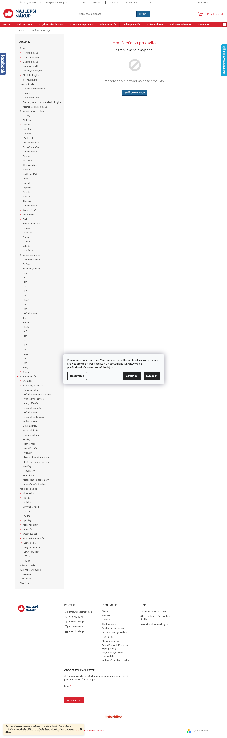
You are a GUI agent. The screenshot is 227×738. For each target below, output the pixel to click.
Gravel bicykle (30, 80)
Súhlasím (151, 376)
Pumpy (26, 228)
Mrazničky (28, 529)
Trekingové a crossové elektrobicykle (42, 102)
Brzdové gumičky (31, 268)
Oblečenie (25, 583)
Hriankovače (29, 444)
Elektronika (25, 578)
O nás (83, 2)
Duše (25, 273)
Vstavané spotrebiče (33, 538)
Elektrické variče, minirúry (36, 462)
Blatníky (27, 120)
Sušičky (27, 502)
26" (25, 295)
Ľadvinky (27, 183)
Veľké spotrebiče (28, 489)
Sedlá (26, 372)
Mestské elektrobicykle (35, 107)
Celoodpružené (31, 97)
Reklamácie (108, 637)
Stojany (27, 237)
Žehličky (27, 466)
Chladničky (28, 493)
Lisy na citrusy (30, 426)
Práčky (26, 498)
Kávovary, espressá (33, 385)
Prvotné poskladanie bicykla (154, 624)
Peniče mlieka (31, 390)
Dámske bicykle (31, 57)
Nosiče (26, 196)
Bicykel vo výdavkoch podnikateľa (113, 654)
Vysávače (28, 381)
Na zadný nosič (31, 142)
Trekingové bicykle (32, 70)
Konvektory (29, 471)
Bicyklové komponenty (31, 255)
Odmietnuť (131, 376)
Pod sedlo (29, 138)
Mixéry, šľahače (31, 403)
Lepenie (27, 187)
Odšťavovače (30, 421)
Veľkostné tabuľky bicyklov (115, 660)
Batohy (26, 115)
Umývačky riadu (31, 507)
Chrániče (27, 160)
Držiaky (26, 156)
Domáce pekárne (31, 435)
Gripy (25, 318)
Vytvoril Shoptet (201, 730)
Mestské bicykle (31, 75)
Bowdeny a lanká (31, 259)
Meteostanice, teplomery (36, 480)
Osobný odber (132, 2)
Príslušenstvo (31, 152)
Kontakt (97, 2)
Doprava (113, 2)
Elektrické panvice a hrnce (36, 457)
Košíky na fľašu (30, 174)
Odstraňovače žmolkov (35, 484)
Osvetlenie (28, 214)
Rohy (25, 367)
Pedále (26, 322)
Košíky (26, 169)
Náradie (27, 192)
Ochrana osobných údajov (115, 632)
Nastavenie (77, 376)
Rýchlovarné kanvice (33, 399)
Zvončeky (28, 250)
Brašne (26, 124)
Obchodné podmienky (113, 628)
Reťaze (26, 264)
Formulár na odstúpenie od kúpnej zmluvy (115, 647)
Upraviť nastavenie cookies (90, 730)
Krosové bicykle (31, 66)
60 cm (27, 511)
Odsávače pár (30, 534)
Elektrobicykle (27, 84)
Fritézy (26, 439)
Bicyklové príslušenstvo (32, 111)
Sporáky (27, 520)
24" (25, 291)
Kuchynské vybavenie (31, 570)
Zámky (26, 241)
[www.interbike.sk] (113, 716)
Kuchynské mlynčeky (33, 417)
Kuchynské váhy (31, 430)
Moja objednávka (110, 641)
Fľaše (26, 178)
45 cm (27, 516)
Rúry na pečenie (32, 547)
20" (25, 286)
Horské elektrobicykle (34, 88)
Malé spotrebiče (28, 376)
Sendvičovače (30, 448)
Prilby (26, 219)
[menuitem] (7, 24)
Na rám (27, 129)
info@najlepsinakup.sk (80, 612)
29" (25, 309)
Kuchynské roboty (32, 408)
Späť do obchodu (135, 92)
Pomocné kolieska (32, 223)
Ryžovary (27, 453)
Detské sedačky (31, 147)
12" (25, 277)
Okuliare (27, 201)
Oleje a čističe (30, 210)
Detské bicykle (30, 62)
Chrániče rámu (30, 165)
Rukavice (27, 232)
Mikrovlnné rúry (30, 525)
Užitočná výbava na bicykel (153, 611)
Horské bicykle (30, 53)
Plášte (26, 327)
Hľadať (143, 13)
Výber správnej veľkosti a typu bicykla (155, 618)
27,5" (26, 300)
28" (25, 304)
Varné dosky (30, 543)
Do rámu (28, 133)
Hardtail (28, 93)
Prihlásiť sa (74, 700)
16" (25, 282)
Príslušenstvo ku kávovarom (38, 394)
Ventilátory (28, 475)
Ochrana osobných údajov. (98, 367)
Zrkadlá (27, 246)
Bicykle (23, 48)
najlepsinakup (76, 626)
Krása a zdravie (27, 565)
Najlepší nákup (76, 621)
